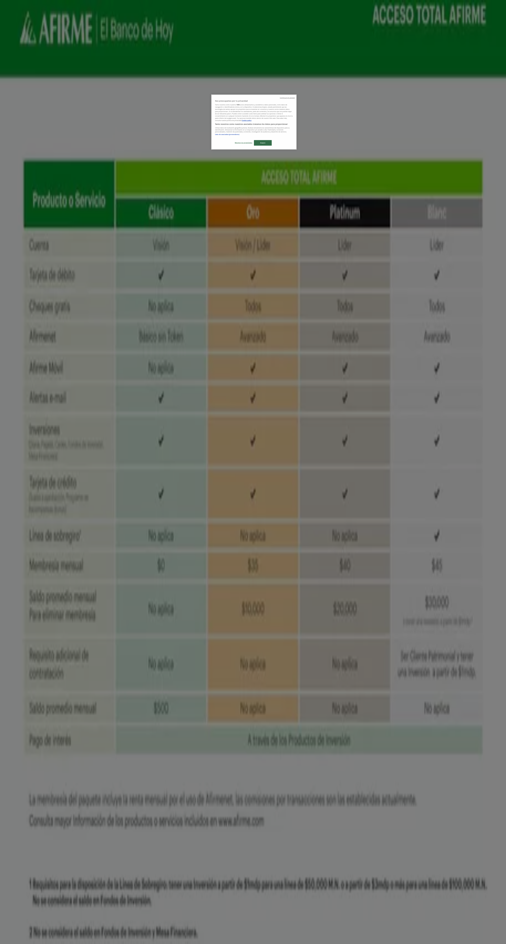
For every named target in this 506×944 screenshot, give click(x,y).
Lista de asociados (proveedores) (227, 134)
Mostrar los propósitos (243, 143)
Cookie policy (246, 120)
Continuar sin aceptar (287, 98)
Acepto (262, 143)
